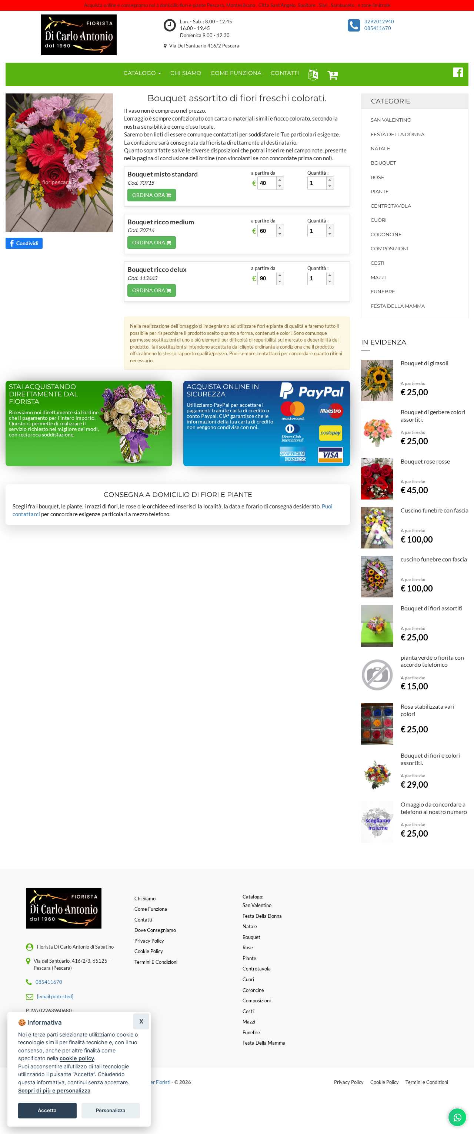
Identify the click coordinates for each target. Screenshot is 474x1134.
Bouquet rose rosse (425, 461)
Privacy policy (149, 941)
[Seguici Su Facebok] (455, 71)
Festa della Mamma (398, 306)
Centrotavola (391, 206)
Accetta (47, 1110)
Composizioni (389, 248)
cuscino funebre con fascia (434, 559)
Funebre (383, 291)
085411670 (377, 28)
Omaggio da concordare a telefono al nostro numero (434, 808)
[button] (311, 74)
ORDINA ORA (149, 195)
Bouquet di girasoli (424, 362)
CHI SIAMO (185, 72)
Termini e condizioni (155, 962)
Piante (380, 191)
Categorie (390, 101)
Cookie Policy (384, 1082)
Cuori (379, 220)
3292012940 (379, 21)
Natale (380, 148)
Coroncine (386, 234)
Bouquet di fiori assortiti (432, 607)
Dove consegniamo (155, 930)
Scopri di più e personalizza (54, 1090)
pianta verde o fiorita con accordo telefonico (432, 661)
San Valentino (391, 120)
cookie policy (77, 1058)
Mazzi (378, 277)
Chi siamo (145, 898)
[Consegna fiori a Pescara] (79, 34)
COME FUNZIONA (236, 72)
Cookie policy (148, 951)
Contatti (143, 920)
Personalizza (111, 1110)
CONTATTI (285, 72)
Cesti (377, 263)
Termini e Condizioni (426, 1082)
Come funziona (150, 909)
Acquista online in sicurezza (223, 390)
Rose (377, 177)
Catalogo (140, 72)
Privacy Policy (349, 1082)
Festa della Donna (397, 134)
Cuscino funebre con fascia (434, 510)
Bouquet (383, 163)
